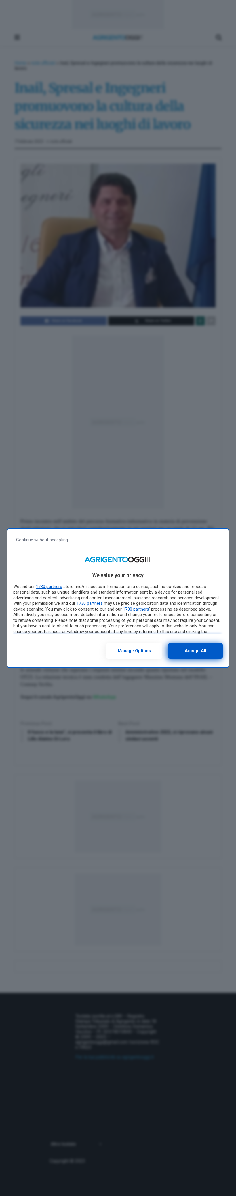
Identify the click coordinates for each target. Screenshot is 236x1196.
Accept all (195, 650)
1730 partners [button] (49, 586)
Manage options (134, 650)
